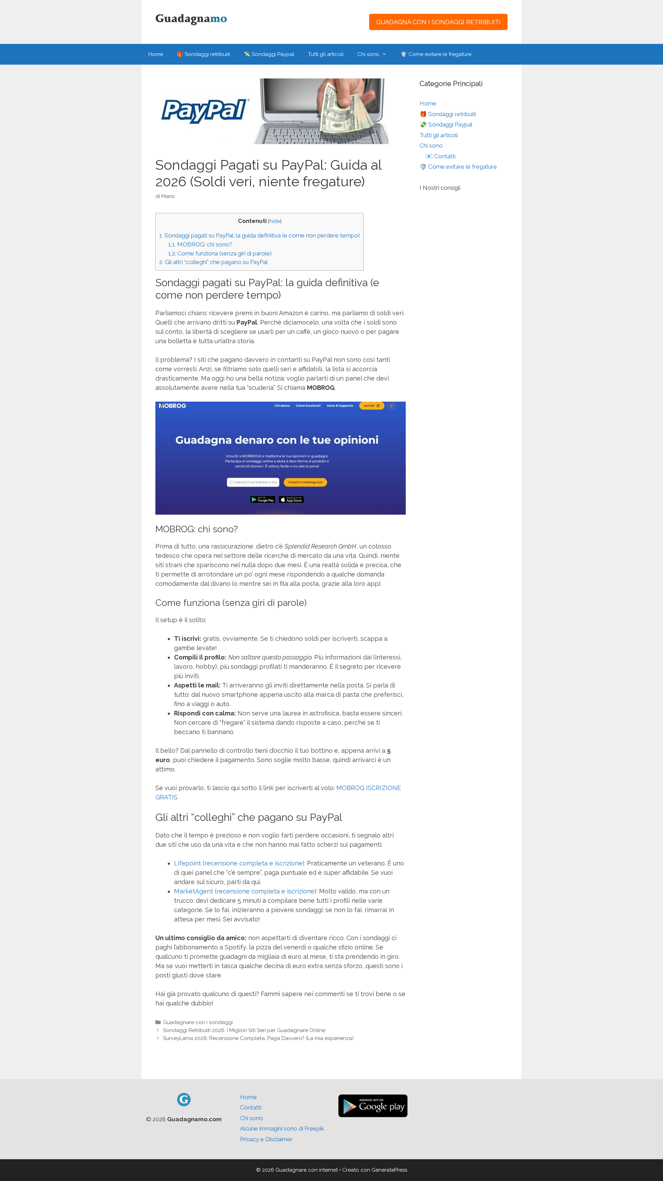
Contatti (250, 1107)
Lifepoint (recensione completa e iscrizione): (239, 863)
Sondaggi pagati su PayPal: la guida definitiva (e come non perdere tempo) (259, 235)
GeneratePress (389, 1170)
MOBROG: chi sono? (200, 244)
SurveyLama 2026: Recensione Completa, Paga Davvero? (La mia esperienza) (258, 1038)
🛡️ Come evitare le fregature (436, 54)
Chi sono (368, 54)
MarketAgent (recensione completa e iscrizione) (245, 891)
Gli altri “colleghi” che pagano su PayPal (213, 262)
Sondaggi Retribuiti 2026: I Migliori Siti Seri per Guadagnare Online (244, 1030)
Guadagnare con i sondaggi (198, 1022)
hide (274, 221)
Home (155, 54)
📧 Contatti (440, 156)
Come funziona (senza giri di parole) (220, 253)
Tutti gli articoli (326, 54)
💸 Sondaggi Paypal (269, 54)
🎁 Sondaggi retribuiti (203, 54)
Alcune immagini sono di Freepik (282, 1128)
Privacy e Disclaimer (266, 1139)
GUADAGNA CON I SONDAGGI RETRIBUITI (438, 22)
